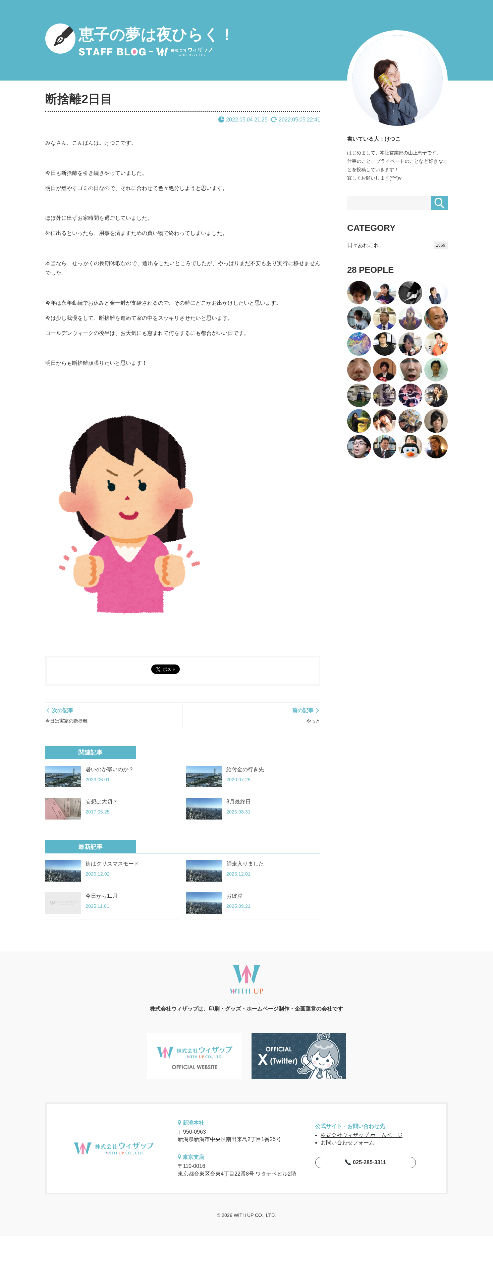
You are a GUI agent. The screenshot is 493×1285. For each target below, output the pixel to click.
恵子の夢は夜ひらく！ (157, 34)
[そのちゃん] (385, 318)
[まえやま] (385, 421)
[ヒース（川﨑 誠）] (385, 344)
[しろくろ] (410, 293)
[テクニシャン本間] (359, 293)
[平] (410, 344)
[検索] (439, 203)
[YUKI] (359, 395)
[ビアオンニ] (410, 395)
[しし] (385, 293)
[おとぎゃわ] (359, 344)
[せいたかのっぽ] (436, 447)
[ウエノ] (410, 370)
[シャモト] (410, 447)
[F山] (385, 370)
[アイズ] (359, 370)
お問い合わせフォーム (347, 1142)
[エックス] (436, 370)
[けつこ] (436, 293)
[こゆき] (410, 421)
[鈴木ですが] (359, 421)
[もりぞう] (359, 447)
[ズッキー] (436, 421)
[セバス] (410, 318)
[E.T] (385, 395)
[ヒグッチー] (359, 318)
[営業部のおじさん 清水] (385, 447)
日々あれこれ (396, 245)
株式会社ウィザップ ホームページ (361, 1135)
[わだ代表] (436, 395)
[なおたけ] (436, 344)
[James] (436, 318)
